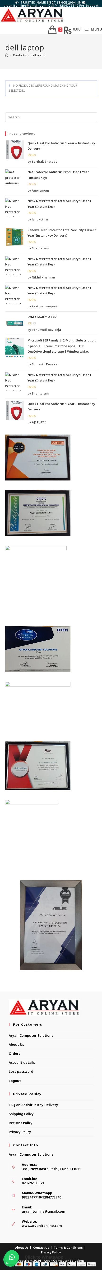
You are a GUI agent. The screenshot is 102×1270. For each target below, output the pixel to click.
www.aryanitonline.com (42, 1225)
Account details (22, 1062)
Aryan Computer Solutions (31, 1035)
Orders (14, 1053)
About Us (16, 1044)
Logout (15, 1080)
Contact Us (41, 1248)
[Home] (6, 55)
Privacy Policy (20, 1132)
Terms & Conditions (68, 1248)
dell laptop (38, 55)
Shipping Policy (21, 1114)
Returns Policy (20, 1123)
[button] (12, 1257)
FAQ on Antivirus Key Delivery (33, 1105)
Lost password (21, 1071)
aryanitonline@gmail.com (43, 1211)
